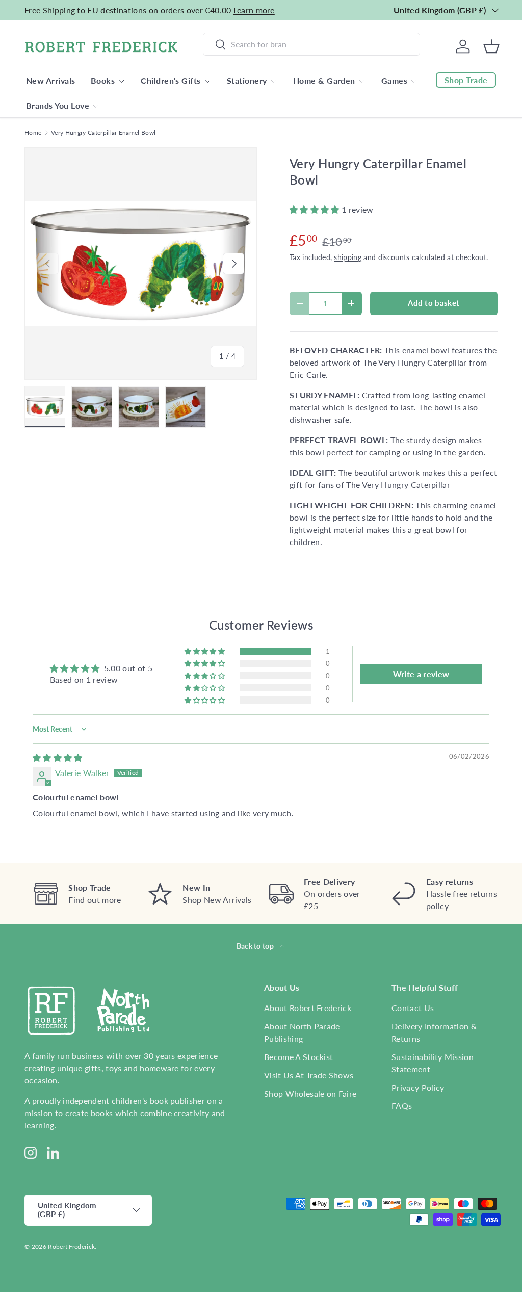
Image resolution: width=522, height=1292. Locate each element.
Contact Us (413, 1008)
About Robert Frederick (307, 1008)
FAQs (402, 1105)
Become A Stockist (298, 1057)
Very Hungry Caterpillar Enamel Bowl (103, 133)
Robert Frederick (71, 1246)
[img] (58, 757)
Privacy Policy (418, 1087)
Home (32, 133)
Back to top (256, 946)
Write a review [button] (421, 674)
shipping (347, 257)
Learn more (254, 10)
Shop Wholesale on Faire (310, 1093)
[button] (316, 209)
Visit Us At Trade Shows (308, 1075)
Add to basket (433, 302)
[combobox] (311, 44)
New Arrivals (50, 80)
